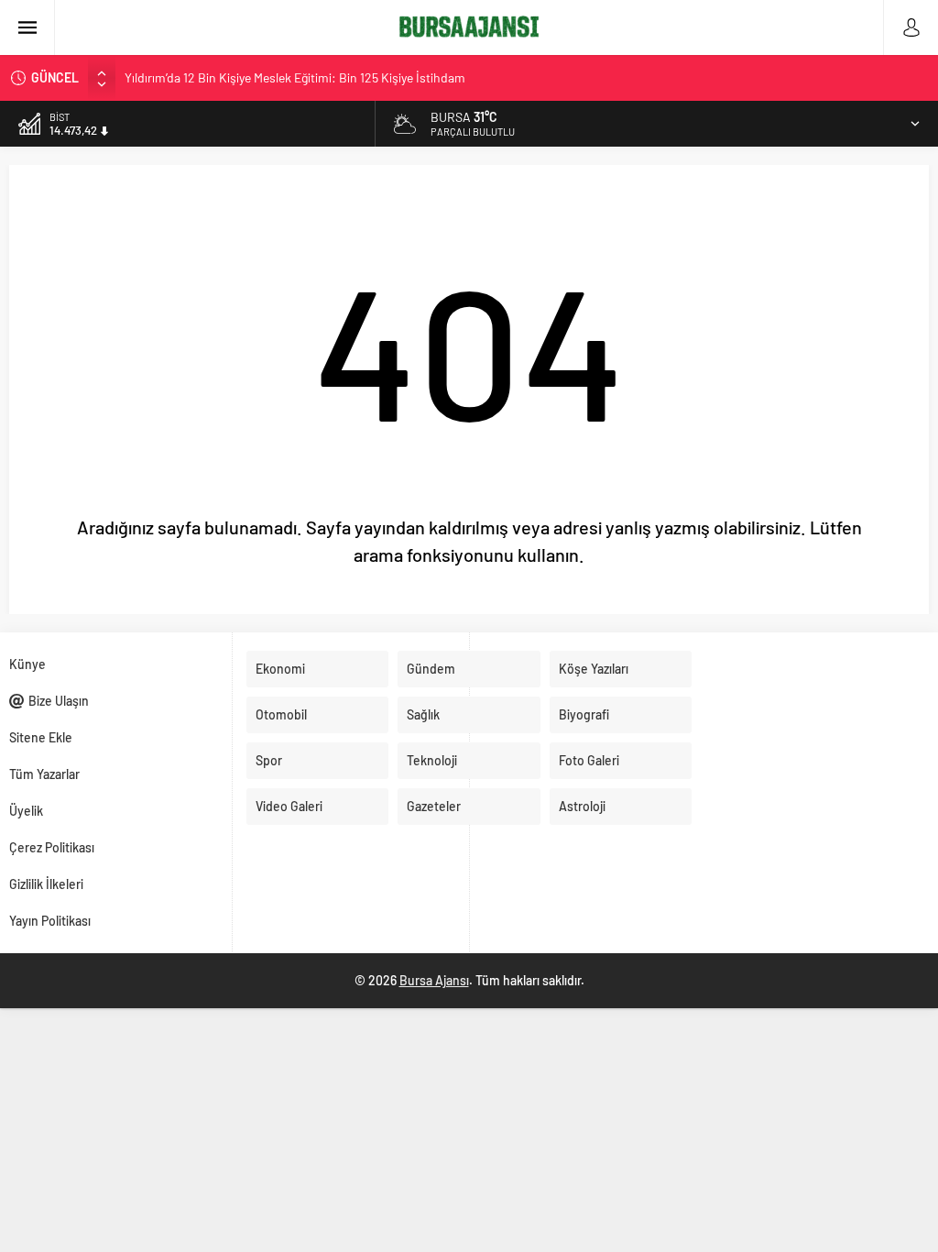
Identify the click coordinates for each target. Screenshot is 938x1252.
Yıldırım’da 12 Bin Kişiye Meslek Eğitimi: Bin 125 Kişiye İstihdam (295, 77)
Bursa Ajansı (434, 980)
